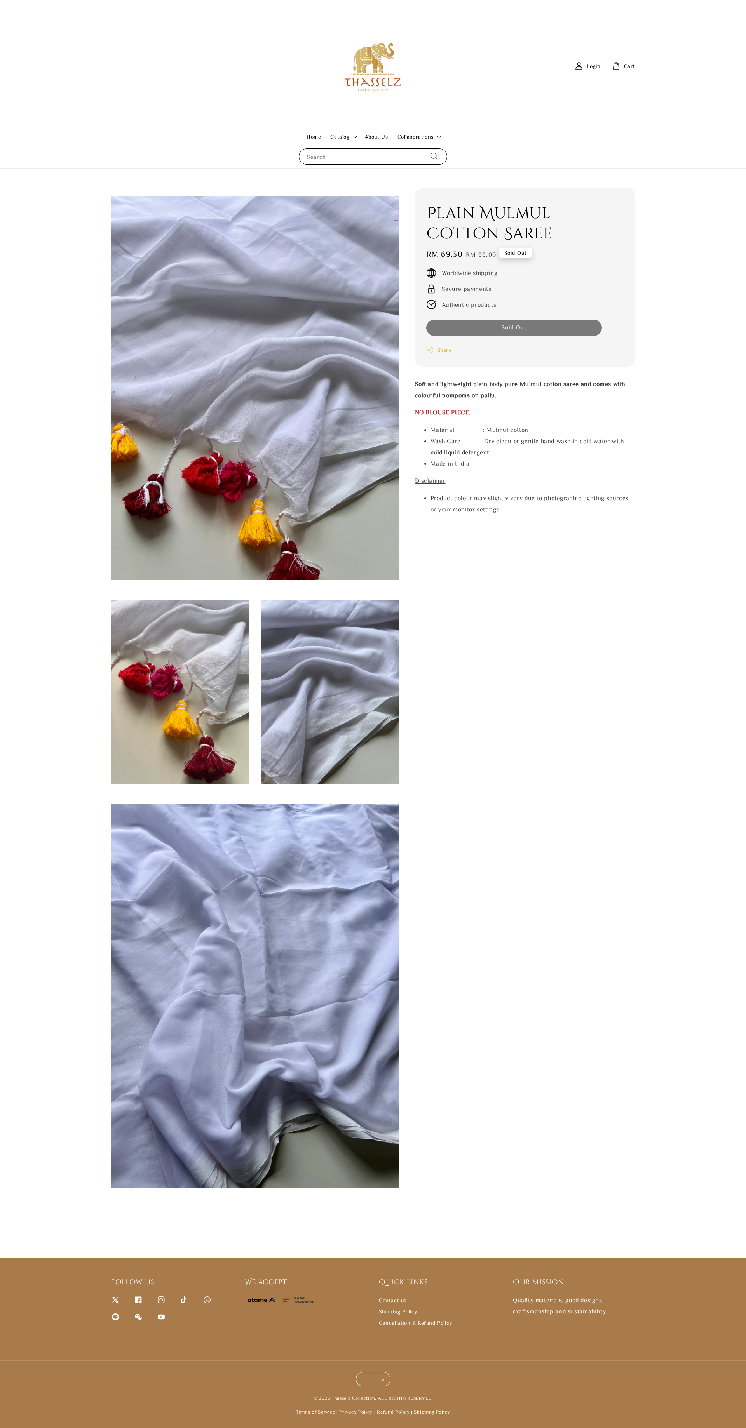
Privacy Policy (356, 1411)
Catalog (339, 136)
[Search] (434, 156)
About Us (376, 136)
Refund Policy (393, 1411)
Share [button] (444, 350)
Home (314, 136)
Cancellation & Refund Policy (415, 1322)
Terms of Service (315, 1411)
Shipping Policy (398, 1311)
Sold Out (514, 327)
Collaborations (415, 136)
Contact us (392, 1300)
